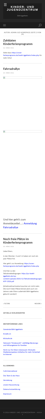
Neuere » (38, 303)
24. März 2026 (8, 73)
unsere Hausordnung (11, 385)
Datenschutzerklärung (11, 389)
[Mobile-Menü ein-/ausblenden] (5, 25)
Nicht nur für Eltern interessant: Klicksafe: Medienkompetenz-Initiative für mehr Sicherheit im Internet (21, 352)
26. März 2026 (8, 48)
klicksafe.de (7, 338)
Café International (10, 371)
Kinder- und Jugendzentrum (22, 8)
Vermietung (7, 380)
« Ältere (6, 303)
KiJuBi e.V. (7, 334)
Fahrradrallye (11, 69)
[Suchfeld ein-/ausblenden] (40, 25)
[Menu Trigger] (5, 5)
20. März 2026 (8, 246)
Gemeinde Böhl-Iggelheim (13, 329)
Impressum (7, 394)
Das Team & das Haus (11, 376)
